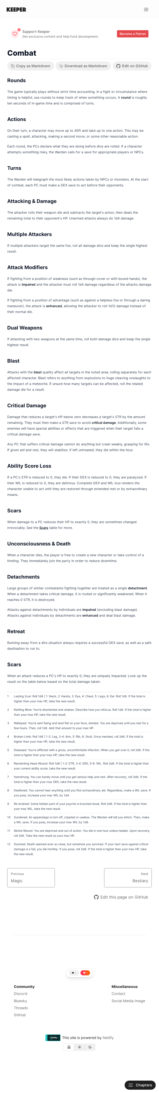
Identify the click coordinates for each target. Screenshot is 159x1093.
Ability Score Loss (29, 466)
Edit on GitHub (135, 66)
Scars (14, 511)
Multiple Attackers (29, 234)
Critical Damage (26, 406)
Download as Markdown (86, 66)
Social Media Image (128, 1001)
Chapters (144, 1085)
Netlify (108, 1037)
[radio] (69, 1047)
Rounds (16, 80)
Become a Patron (133, 34)
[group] (79, 1047)
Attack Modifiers (27, 267)
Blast (13, 361)
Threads (21, 1008)
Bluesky (20, 1001)
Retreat (16, 631)
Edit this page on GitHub (124, 897)
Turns (14, 168)
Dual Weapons (24, 328)
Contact (118, 993)
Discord (20, 993)
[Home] (16, 9)
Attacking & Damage (32, 201)
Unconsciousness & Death (39, 544)
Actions (16, 119)
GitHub (20, 1015)
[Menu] (146, 9)
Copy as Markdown (33, 66)
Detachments (23, 577)
